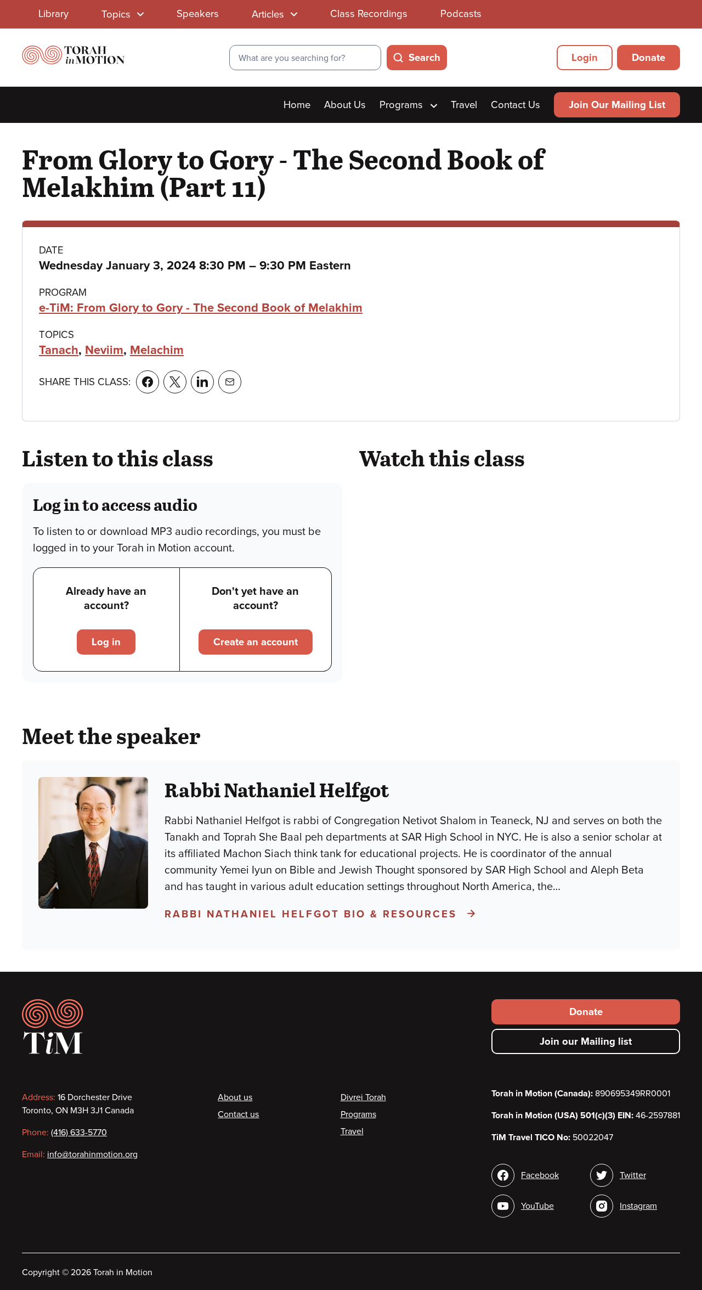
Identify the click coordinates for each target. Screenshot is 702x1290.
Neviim (104, 350)
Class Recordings (368, 14)
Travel (464, 105)
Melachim (157, 350)
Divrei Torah (363, 1097)
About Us (345, 105)
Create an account (255, 642)
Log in (106, 642)
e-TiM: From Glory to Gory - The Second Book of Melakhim (201, 308)
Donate (648, 58)
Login (584, 58)
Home (297, 105)
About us (235, 1097)
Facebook (540, 1175)
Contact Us (515, 105)
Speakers (198, 14)
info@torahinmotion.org (92, 1154)
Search (424, 58)
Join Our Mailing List (617, 105)
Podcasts (461, 14)
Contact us (238, 1114)
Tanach (58, 350)
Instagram (638, 1206)
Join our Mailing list (586, 1041)
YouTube (537, 1206)
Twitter (633, 1175)
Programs (403, 105)
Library (53, 14)
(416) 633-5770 (79, 1132)
